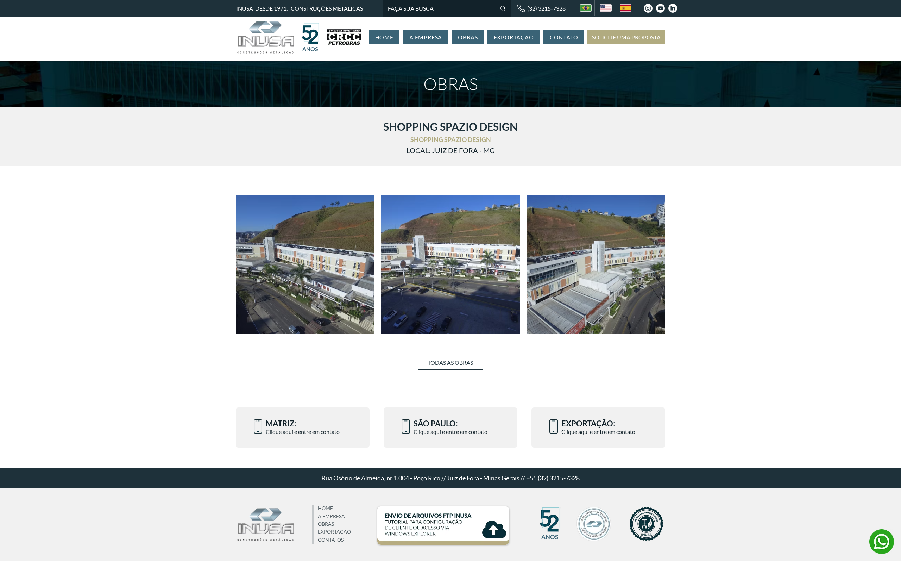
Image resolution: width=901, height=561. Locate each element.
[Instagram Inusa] (648, 8)
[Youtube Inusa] (660, 8)
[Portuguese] (584, 8)
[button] (425, 37)
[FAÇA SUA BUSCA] (503, 8)
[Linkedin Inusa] (672, 8)
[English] (604, 8)
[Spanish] (624, 8)
